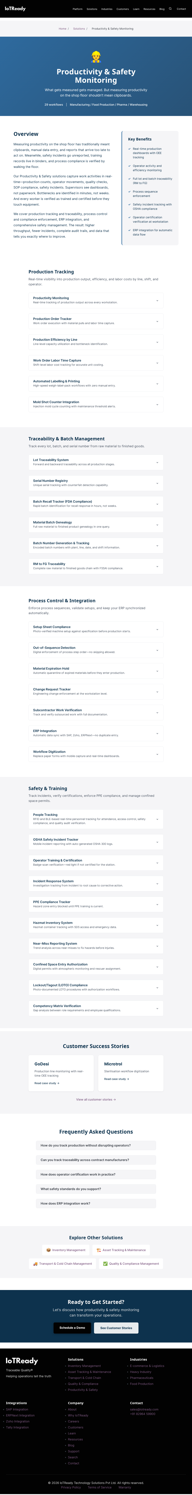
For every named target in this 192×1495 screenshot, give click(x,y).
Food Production (141, 1384)
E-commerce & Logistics (147, 1366)
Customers (123, 8)
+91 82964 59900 (142, 1414)
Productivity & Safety (83, 1390)
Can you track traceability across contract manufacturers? (85, 1160)
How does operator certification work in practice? (78, 1174)
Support (73, 1451)
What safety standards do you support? (71, 1189)
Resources (149, 8)
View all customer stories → (96, 1099)
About (72, 1409)
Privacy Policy (71, 1487)
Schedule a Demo (72, 1328)
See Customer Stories (116, 1328)
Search (73, 1457)
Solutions (92, 8)
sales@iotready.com (144, 1409)
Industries (106, 8)
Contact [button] (181, 8)
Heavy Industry (140, 1372)
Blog (162, 8)
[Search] (170, 8)
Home (62, 28)
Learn (136, 8)
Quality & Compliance (83, 1384)
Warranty (124, 1487)
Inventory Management (84, 1366)
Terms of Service (100, 1487)
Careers (73, 1421)
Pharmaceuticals (141, 1378)
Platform (77, 8)
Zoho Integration (18, 1421)
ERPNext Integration (20, 1415)
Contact (73, 1463)
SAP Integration (17, 1409)
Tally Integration (17, 1427)
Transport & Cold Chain (84, 1378)
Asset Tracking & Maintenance (89, 1372)
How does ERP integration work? (65, 1203)
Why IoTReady (78, 1415)
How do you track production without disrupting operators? (86, 1145)
